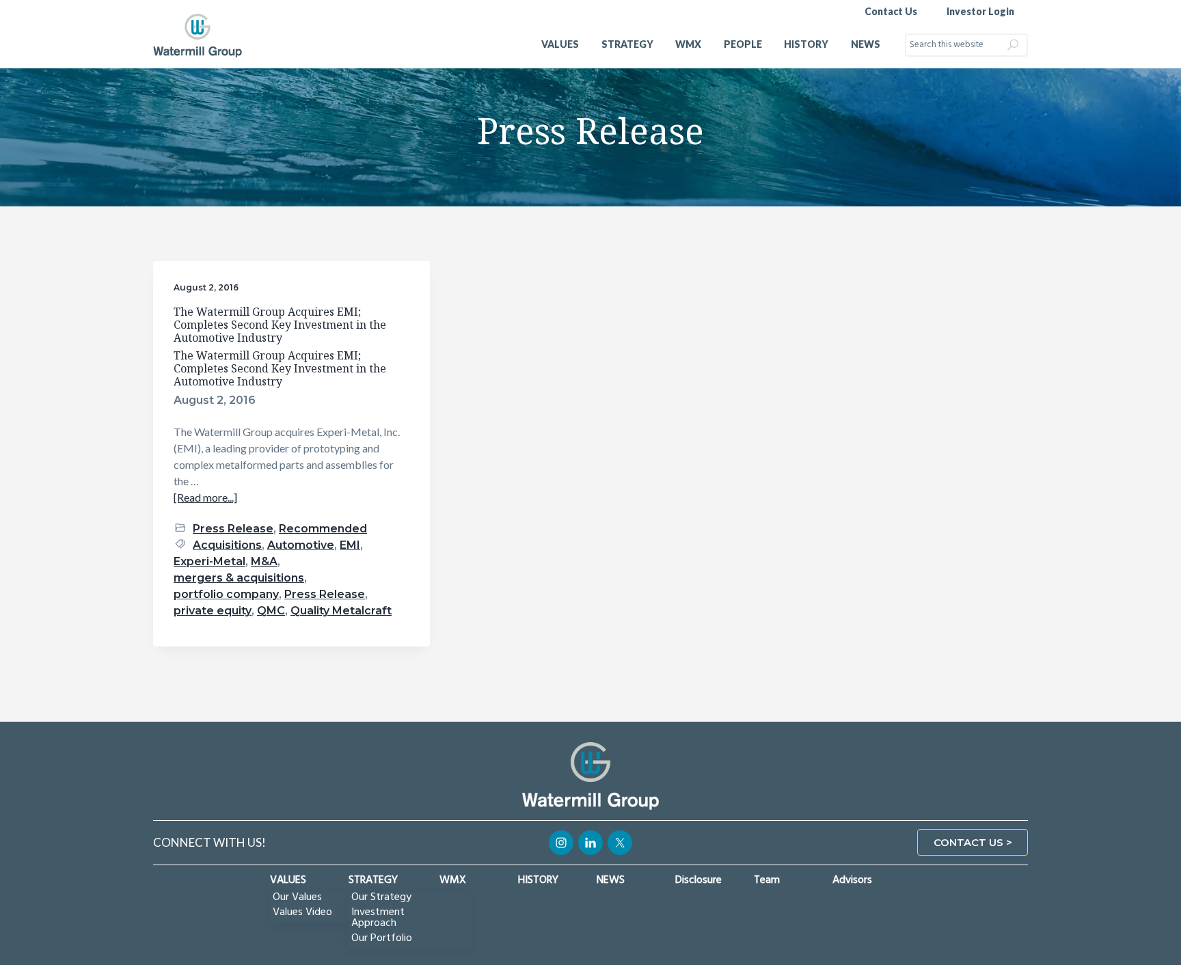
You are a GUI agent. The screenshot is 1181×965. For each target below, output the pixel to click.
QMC (271, 610)
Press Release (233, 528)
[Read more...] (205, 498)
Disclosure (698, 880)
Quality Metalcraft (341, 610)
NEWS (611, 880)
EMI (350, 545)
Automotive (300, 545)
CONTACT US (968, 842)
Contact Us (891, 11)
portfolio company (226, 594)
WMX (452, 880)
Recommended (323, 528)
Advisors (852, 880)
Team (767, 880)
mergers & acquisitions (239, 577)
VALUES (288, 880)
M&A (264, 561)
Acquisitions (227, 545)
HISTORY (538, 880)
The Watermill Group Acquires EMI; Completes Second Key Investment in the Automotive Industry (280, 324)
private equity (213, 610)
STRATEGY (373, 880)
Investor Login (980, 11)
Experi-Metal (209, 561)
